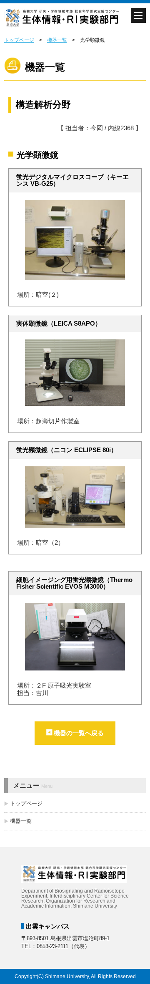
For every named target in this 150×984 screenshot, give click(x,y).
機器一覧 (57, 40)
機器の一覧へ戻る (79, 732)
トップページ (19, 40)
